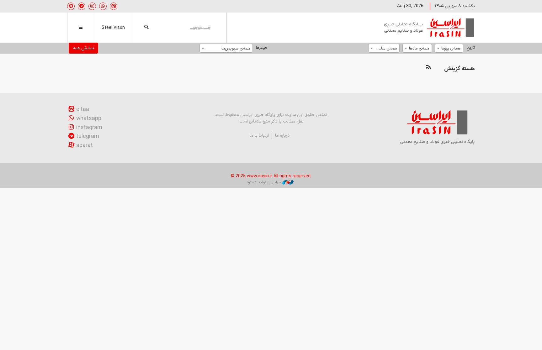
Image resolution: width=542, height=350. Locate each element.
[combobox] (449, 48)
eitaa (82, 109)
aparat (84, 145)
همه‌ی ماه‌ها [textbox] (419, 48)
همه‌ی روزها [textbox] (450, 48)
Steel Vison (113, 27)
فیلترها (261, 47)
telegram (87, 136)
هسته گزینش (459, 69)
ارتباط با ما (259, 135)
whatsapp (88, 118)
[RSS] (428, 67)
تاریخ (470, 47)
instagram (89, 127)
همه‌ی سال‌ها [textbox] (386, 48)
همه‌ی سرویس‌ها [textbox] (235, 48)
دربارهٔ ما (282, 135)
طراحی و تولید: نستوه (264, 182)
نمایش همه (83, 48)
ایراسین (429, 28)
